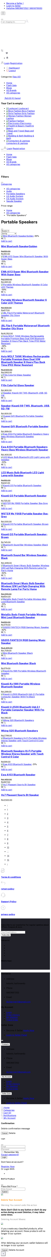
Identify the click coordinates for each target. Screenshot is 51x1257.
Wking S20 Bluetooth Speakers (19, 730)
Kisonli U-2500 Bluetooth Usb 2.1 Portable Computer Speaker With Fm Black (22, 710)
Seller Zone (6, 1094)
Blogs (9, 88)
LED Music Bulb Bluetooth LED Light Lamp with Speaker (22, 474)
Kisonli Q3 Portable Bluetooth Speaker (24, 495)
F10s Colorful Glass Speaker (17, 385)
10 (8, 847)
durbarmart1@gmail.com (18, 1002)
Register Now (8, 1166)
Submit (4, 1192)
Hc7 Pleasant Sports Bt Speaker (20, 795)
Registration (16, 63)
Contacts (5, 1044)
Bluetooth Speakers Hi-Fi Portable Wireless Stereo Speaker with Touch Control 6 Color (22, 754)
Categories (6, 184)
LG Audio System (14, 196)
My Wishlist (12, 1017)
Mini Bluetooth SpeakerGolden (19, 246)
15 (8, 860)
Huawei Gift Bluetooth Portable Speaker (25, 426)
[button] (7, 58)
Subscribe (6, 935)
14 (8, 856)
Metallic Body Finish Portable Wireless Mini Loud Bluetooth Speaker (24, 616)
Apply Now (28, 1030)
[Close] (2, 1184)
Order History (13, 1015)
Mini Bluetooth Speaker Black (18, 663)
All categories (13, 93)
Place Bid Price (9, 1186)
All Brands (11, 90)
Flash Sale (11, 85)
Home (9, 83)
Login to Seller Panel (16, 1035)
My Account (6, 1077)
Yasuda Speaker (14, 201)
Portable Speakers (15, 194)
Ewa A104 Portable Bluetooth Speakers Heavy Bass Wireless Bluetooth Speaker (24, 448)
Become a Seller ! (15, 3)
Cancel (4, 1133)
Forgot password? (10, 1154)
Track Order (12, 1020)
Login (7, 63)
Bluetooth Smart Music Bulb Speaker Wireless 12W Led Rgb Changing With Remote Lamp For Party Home (23, 586)
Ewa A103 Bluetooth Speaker (18, 774)
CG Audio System (14, 198)
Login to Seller (13, 6)
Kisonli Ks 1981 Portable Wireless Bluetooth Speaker (20, 685)
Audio (9, 191)
